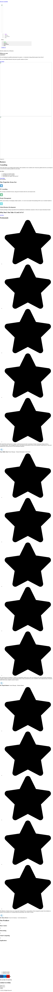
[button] (16, 39)
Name (1, 985)
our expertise (6, 44)
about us (5, 43)
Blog (6, 37)
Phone (1, 986)
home (5, 41)
